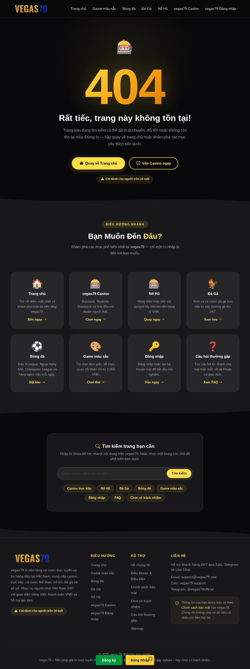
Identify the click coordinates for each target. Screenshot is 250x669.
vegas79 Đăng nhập (220, 8)
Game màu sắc (104, 8)
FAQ (118, 498)
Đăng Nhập (140, 660)
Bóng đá (129, 8)
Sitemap (137, 628)
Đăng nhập (97, 498)
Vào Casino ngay (156, 163)
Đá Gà (147, 8)
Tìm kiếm (179, 473)
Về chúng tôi (140, 565)
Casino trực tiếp (79, 488)
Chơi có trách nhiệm (145, 498)
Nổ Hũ (163, 8)
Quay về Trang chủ (101, 163)
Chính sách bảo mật (195, 607)
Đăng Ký (109, 660)
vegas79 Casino (186, 8)
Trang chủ (78, 8)
